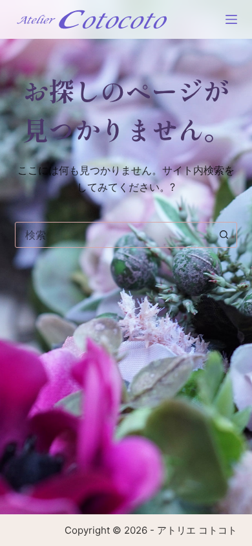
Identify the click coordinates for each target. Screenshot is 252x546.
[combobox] (113, 235)
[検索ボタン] (224, 235)
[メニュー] (231, 19)
